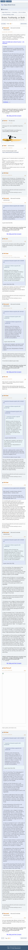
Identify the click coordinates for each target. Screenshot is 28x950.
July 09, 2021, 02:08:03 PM (7, 175)
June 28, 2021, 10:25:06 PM (7, 31)
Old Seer (6, 173)
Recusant (6, 28)
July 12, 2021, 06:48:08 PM (7, 734)
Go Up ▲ (19, 947)
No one (6, 239)
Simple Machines (17, 948)
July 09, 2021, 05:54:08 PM (7, 241)
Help (8, 947)
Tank (5, 145)
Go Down (3, 23)
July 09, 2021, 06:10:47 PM (7, 255)
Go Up (2, 938)
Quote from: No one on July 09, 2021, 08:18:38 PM (14, 488)
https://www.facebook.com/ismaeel (10, 152)
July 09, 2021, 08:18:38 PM (7, 379)
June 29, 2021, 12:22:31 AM (7, 122)
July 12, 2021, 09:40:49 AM (7, 670)
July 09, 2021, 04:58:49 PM (7, 202)
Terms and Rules (13, 947)
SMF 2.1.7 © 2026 (10, 948)
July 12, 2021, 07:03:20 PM (7, 917)
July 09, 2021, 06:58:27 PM (7, 308)
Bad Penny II (7, 668)
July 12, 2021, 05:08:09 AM (7, 536)
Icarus (5, 120)
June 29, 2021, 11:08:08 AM (7, 147)
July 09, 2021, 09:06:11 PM (7, 484)
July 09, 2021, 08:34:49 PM (7, 397)
